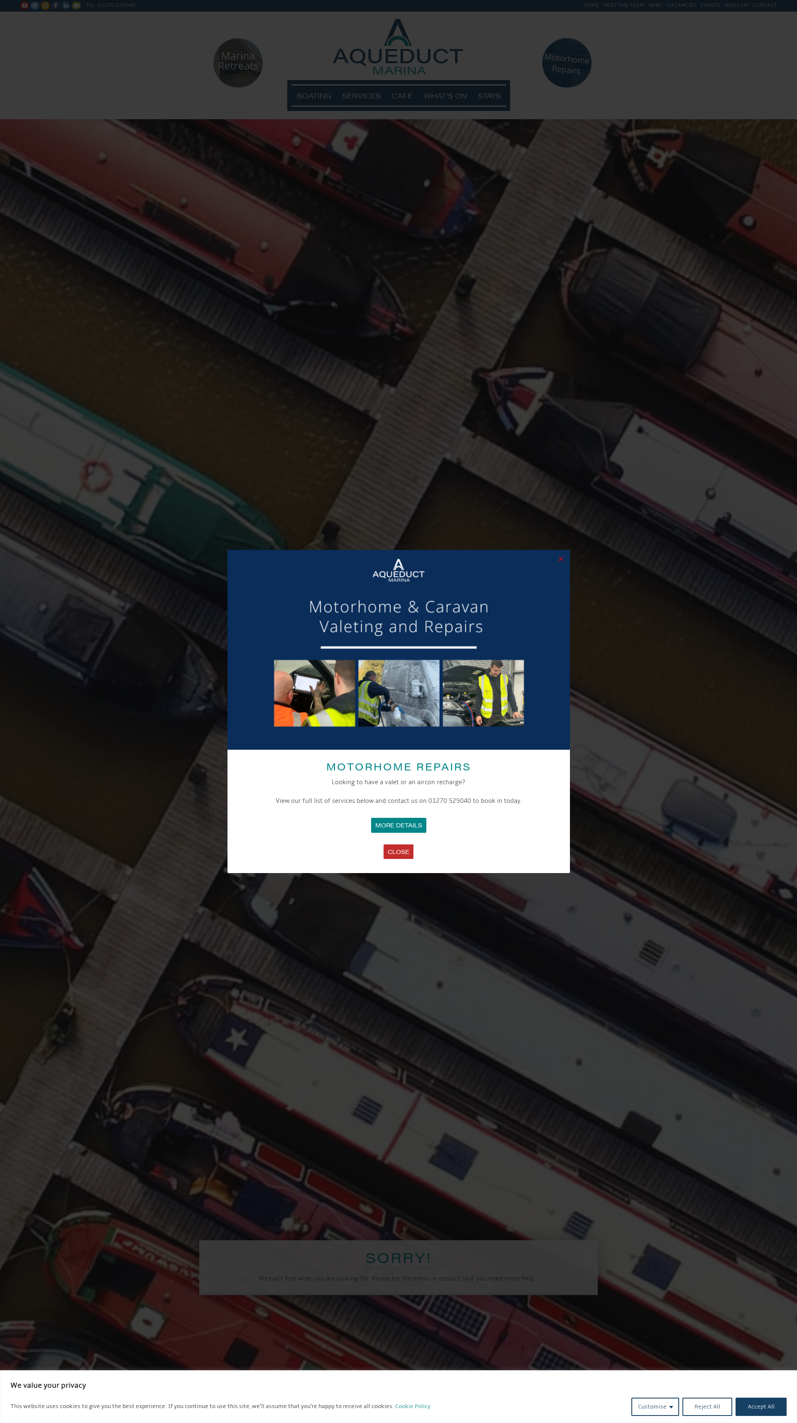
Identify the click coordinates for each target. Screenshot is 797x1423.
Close (398, 851)
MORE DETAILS (398, 825)
